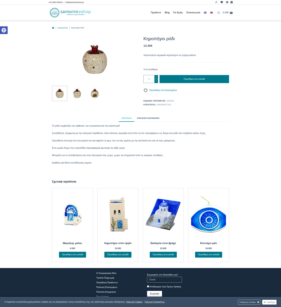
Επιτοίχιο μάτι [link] (208, 243)
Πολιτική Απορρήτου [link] (106, 292)
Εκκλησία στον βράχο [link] (163, 243)
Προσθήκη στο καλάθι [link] (72, 254)
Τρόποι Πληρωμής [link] (105, 278)
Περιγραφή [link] (126, 118)
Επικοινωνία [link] (193, 12)
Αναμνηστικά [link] (163, 105)
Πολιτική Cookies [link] (134, 301)
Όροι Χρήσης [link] (102, 296)
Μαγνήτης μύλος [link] (72, 243)
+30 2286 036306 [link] (55, 2)
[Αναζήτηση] (218, 13)
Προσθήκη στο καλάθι (194, 79)
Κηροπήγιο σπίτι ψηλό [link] (117, 243)
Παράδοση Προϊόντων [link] (107, 282)
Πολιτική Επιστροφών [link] (106, 287)
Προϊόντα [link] (156, 12)
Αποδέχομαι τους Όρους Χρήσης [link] (165, 286)
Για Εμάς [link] (178, 12)
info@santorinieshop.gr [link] (74, 2)
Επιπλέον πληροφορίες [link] (148, 118)
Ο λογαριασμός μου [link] (106, 273)
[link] (4, 30)
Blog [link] (167, 12)
